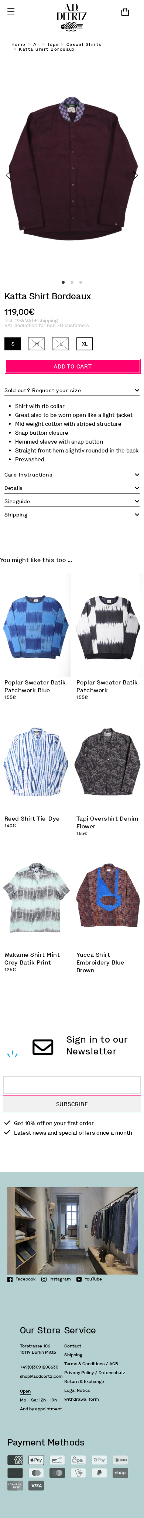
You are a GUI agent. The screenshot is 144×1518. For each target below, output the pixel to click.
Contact (72, 1346)
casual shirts (84, 44)
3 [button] (80, 282)
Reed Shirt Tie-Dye (32, 818)
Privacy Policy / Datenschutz (95, 1373)
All (36, 44)
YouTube (93, 1279)
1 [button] (63, 282)
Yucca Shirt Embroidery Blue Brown (100, 962)
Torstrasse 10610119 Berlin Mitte (38, 1349)
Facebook (26, 1279)
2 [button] (72, 282)
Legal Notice (77, 1390)
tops (53, 44)
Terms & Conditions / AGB (91, 1364)
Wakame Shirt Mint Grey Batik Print (32, 958)
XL (85, 344)
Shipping (73, 1355)
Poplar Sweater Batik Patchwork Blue (35, 686)
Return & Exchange (84, 1381)
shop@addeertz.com (41, 1376)
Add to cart (73, 366)
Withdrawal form (81, 1399)
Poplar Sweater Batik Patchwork (107, 686)
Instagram (60, 1279)
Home (18, 44)
